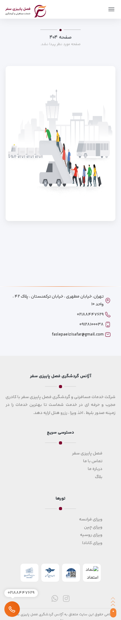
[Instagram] (66, 598)
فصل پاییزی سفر (87, 453)
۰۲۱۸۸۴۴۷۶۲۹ (90, 314)
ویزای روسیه (91, 535)
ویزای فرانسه (90, 519)
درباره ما (95, 469)
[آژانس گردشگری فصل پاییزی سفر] (26, 10)
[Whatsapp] (54, 598)
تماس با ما (92, 461)
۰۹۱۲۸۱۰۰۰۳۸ (91, 324)
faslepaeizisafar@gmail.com (78, 334)
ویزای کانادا (92, 543)
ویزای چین (93, 527)
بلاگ (98, 477)
